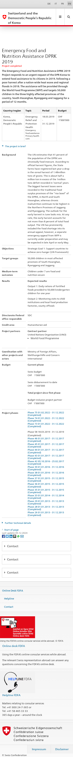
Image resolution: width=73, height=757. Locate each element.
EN (69, 3)
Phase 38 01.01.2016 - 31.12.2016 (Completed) (46, 473)
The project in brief (15, 146)
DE (49, 3)
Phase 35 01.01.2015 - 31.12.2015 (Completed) (46, 491)
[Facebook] (4, 536)
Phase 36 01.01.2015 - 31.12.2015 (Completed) (46, 485)
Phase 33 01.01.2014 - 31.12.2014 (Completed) (46, 496)
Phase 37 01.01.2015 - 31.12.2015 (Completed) (46, 479)
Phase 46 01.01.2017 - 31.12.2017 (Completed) (46, 439)
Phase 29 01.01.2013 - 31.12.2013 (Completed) (46, 502)
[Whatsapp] (18, 536)
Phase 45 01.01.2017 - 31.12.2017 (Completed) (46, 445)
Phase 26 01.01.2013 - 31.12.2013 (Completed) (46, 513)
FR (62, 3)
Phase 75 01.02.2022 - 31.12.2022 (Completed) (46, 413)
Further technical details (17, 522)
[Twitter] (7, 536)
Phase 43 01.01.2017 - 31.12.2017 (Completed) (46, 456)
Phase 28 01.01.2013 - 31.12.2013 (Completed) (46, 508)
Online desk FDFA (13, 646)
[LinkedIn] (11, 536)
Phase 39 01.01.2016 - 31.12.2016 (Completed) (46, 468)
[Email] (22, 536)
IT (56, 3)
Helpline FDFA (11, 695)
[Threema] (15, 536)
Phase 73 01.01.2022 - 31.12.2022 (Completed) (46, 425)
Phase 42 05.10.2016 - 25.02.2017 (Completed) (46, 462)
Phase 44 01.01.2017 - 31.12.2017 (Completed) (46, 451)
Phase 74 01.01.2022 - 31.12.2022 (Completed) (46, 419)
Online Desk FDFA (12, 590)
